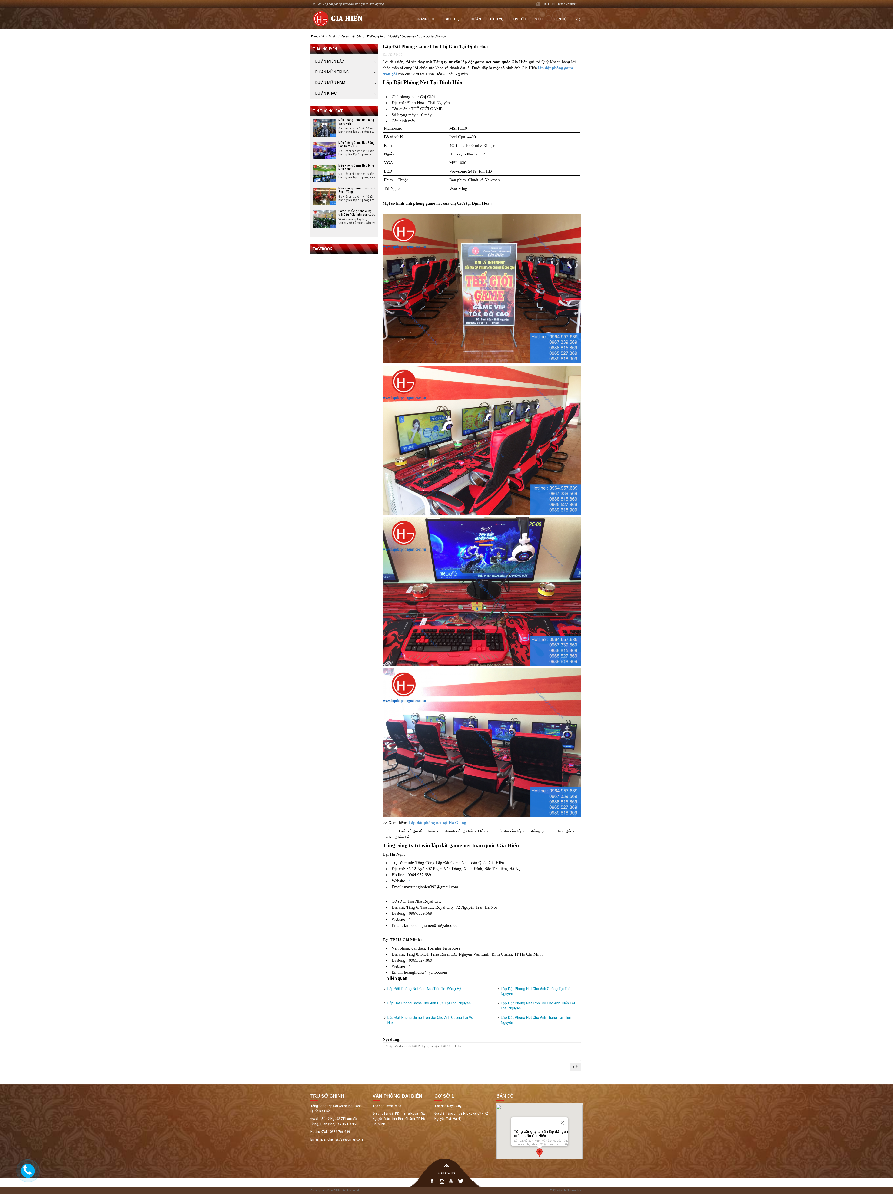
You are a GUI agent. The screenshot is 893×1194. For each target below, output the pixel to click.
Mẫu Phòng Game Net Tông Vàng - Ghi (356, 121)
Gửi (575, 1067)
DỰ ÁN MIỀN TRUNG (332, 72)
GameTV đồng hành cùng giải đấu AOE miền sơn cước (356, 212)
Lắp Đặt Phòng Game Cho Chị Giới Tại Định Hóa (416, 36)
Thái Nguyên (375, 36)
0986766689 (567, 4)
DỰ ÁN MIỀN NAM (330, 82)
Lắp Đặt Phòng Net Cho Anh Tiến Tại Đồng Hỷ (424, 988)
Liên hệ (560, 19)
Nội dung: (391, 1039)
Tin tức (519, 19)
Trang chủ (425, 19)
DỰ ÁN (332, 36)
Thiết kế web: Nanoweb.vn (566, 1190)
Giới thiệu (453, 19)
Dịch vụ (496, 19)
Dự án (476, 19)
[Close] (562, 1122)
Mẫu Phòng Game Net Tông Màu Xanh (356, 167)
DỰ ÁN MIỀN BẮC (351, 36)
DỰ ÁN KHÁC (326, 93)
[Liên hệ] (27, 1170)
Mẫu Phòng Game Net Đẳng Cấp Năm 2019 (356, 144)
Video (540, 19)
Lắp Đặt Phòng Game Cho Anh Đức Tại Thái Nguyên (429, 1003)
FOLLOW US (446, 1173)
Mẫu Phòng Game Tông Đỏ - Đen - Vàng (356, 190)
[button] (539, 1152)
